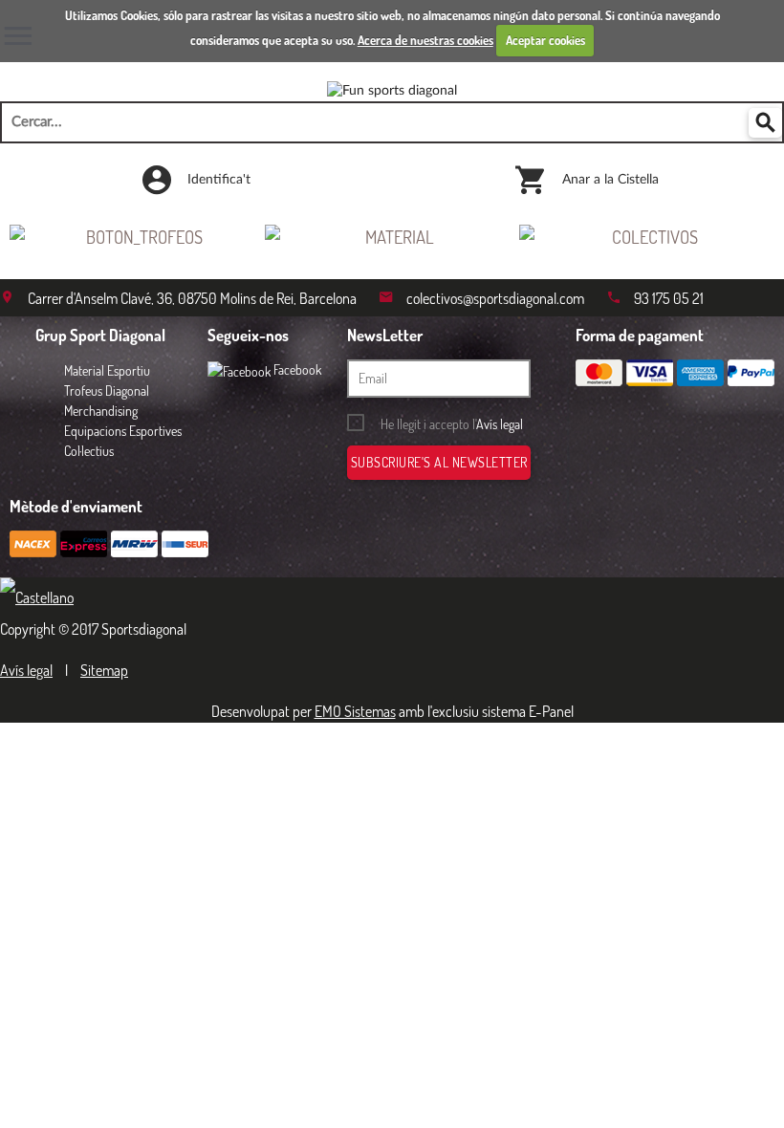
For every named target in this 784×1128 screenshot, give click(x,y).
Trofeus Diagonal (106, 390)
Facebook (296, 369)
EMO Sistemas (355, 711)
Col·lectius (89, 451)
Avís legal (499, 424)
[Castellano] (41, 597)
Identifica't (217, 179)
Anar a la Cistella (608, 179)
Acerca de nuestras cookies (425, 40)
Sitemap (104, 670)
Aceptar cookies (545, 40)
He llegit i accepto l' (452, 424)
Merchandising (101, 410)
